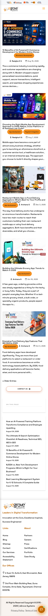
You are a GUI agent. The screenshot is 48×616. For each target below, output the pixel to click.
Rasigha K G (17, 61)
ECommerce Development (24, 55)
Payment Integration (32, 132)
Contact (6, 548)
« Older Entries (9, 381)
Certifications (30, 548)
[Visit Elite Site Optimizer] (18, 2)
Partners (28, 535)
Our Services (8, 552)
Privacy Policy (17, 610)
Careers (27, 539)
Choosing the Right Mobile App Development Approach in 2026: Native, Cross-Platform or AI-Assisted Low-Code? (23, 126)
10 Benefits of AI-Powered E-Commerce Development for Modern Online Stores (20, 51)
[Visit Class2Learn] (26, 2)
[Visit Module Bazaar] (9, 2)
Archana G (25, 204)
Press (26, 544)
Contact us (23, 389)
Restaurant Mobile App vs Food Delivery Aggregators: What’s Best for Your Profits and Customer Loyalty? (23, 200)
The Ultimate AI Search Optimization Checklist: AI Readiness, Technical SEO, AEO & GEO (24, 439)
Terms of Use (31, 610)
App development (15, 132)
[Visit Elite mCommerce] (39, 2)
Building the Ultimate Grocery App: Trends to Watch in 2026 (23, 269)
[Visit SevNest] (33, 2)
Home (5, 535)
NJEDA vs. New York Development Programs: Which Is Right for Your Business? (22, 468)
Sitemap (6, 544)
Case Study (29, 556)
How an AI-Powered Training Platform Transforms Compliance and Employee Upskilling (24, 424)
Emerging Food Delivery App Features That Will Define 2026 (22, 342)
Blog (5, 539)
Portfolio (28, 552)
